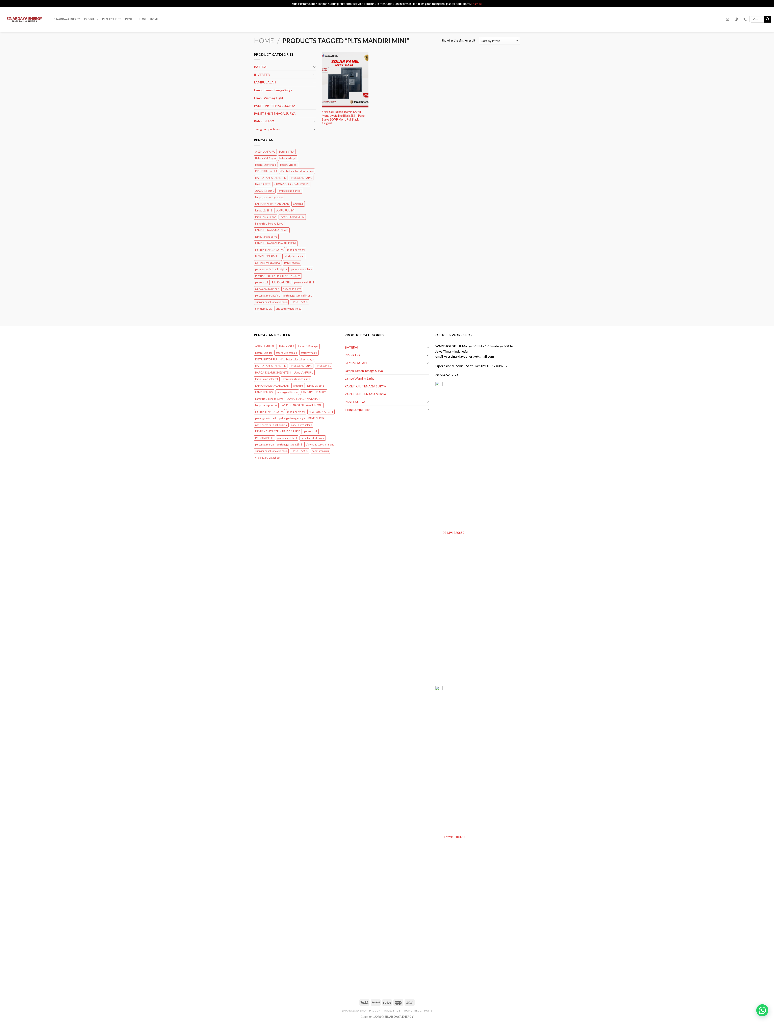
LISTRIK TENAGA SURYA (269, 249)
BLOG (142, 19)
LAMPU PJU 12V (285, 210)
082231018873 (453, 837)
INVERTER (262, 74)
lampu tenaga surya (266, 236)
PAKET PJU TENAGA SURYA (274, 105)
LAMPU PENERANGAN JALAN (272, 203)
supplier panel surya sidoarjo (271, 302)
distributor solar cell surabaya (297, 171)
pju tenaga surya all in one (297, 295)
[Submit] (767, 19)
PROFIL (130, 19)
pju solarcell (261, 282)
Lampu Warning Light (268, 98)
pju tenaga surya (292, 288)
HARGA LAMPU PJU (301, 177)
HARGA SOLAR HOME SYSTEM (291, 184)
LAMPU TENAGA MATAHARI (271, 230)
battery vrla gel (288, 164)
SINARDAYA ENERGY (67, 19)
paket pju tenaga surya (268, 262)
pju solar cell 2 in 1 (304, 282)
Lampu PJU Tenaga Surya (269, 223)
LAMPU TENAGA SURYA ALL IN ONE (275, 243)
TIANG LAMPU (299, 302)
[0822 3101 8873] (746, 19)
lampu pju (298, 203)
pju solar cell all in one (267, 288)
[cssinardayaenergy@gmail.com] (728, 19)
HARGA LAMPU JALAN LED (270, 177)
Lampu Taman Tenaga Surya (273, 90)
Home (154, 19)
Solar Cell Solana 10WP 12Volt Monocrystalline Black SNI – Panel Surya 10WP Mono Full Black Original (343, 117)
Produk (90, 19)
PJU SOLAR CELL (281, 282)
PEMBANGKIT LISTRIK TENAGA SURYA (278, 275)
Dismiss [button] (476, 3)
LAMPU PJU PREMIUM (292, 217)
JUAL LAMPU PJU (264, 190)
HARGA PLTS (262, 184)
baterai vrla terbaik (266, 164)
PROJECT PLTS (111, 19)
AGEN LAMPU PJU (265, 151)
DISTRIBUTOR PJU (266, 171)
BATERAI (260, 67)
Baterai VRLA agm (265, 158)
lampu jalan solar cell (289, 190)
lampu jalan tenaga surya (269, 197)
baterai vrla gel (287, 158)
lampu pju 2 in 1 (263, 210)
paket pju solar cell (294, 256)
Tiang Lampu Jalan (267, 129)
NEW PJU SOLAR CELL (267, 256)
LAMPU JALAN (265, 82)
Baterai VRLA (286, 151)
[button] (762, 1010)
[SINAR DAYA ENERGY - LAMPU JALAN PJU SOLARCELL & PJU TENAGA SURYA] (24, 19)
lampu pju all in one (265, 217)
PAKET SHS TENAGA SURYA (274, 113)
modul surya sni (296, 249)
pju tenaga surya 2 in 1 (267, 295)
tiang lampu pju (263, 308)
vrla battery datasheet (288, 308)
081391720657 (453, 532)
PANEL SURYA (264, 121)
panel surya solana (301, 269)
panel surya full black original (271, 269)
